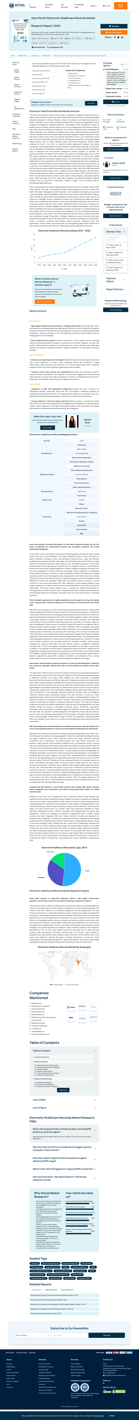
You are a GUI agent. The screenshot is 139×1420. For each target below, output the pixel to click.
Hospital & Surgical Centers (62, 1271)
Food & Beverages (44, 1378)
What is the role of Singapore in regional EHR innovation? (63, 1168)
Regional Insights (17, 100)
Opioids (93, 1267)
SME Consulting (76, 1375)
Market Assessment (77, 1367)
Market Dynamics (17, 86)
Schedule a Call (56, 47)
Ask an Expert (47, 428)
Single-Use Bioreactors (52, 1267)
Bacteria (92, 1271)
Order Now (91, 103)
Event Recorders (86, 1263)
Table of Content (41, 1050)
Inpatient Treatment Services (51, 1263)
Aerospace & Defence (45, 1390)
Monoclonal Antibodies (37, 1274)
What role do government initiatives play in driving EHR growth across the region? (62, 1130)
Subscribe (106, 1335)
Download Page (39, 47)
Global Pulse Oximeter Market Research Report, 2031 (48, 1300)
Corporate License (117, 96)
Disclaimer (10, 1353)
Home (13, 56)
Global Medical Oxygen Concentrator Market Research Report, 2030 (54, 1295)
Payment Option (111, 280)
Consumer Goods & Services (47, 1393)
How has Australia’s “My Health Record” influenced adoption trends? (59, 1178)
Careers (9, 1370)
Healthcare (65, 43)
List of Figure (39, 1107)
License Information (13, 1373)
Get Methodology (116, 310)
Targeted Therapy (69, 1278)
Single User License (117, 88)
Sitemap (32, 1353)
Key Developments (19, 108)
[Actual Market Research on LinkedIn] (103, 1383)
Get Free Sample (115, 32)
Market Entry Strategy (77, 1370)
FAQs (8, 1384)
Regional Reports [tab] (51, 1290)
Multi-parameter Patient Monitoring (58, 1274)
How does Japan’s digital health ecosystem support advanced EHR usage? (60, 1159)
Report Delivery (114, 289)
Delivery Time (113, 231)
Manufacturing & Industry (47, 1375)
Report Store (120, 6)
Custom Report (75, 1364)
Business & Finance (45, 1364)
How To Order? (11, 1375)
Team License (117, 92)
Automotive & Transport (46, 1367)
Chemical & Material (45, 1373)
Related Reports (15, 150)
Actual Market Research (41, 38)
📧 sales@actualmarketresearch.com (114, 1375)
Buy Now (115, 26)
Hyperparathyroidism (84, 1278)
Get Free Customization (116, 149)
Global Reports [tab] (36, 1290)
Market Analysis (17, 78)
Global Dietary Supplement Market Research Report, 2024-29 (51, 1309)
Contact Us (10, 1387)
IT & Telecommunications (46, 1381)
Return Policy (11, 1378)
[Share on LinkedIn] (122, 37)
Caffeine (65, 1267)
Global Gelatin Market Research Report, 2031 (46, 1313)
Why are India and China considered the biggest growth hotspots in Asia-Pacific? (62, 1148)
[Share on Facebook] (115, 37)
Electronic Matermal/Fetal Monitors (41, 1271)
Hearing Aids (34, 1263)
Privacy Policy (21, 1353)
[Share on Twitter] (118, 37)
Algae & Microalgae (55, 1278)
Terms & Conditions (13, 1381)
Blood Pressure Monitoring (70, 1263)
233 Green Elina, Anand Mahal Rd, (113, 1366)
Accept (111, 1416)
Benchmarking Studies (78, 1373)
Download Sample (46, 302)
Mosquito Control (77, 1274)
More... (69, 88)
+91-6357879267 (110, 1373)
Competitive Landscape (16, 115)
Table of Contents (15, 122)
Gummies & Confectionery (79, 1267)
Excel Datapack (117, 69)
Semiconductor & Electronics (47, 1387)
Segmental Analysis (18, 93)
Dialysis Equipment (80, 1271)
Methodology (11, 1367)
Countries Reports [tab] (67, 1290)
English (107, 6)
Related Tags (16, 143)
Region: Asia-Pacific (40, 43)
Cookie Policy (99, 1416)
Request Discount (116, 216)
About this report (16, 63)
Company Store (49, 5)
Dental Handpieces (36, 1267)
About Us (9, 1364)
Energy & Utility (43, 1370)
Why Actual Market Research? (16, 136)
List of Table (39, 1099)
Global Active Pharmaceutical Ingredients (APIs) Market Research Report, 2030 (58, 1304)
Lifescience (54, 43)
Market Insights (16, 71)
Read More (63, 1090)
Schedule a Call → (116, 178)
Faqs (14, 129)
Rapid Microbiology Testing (38, 1278)
